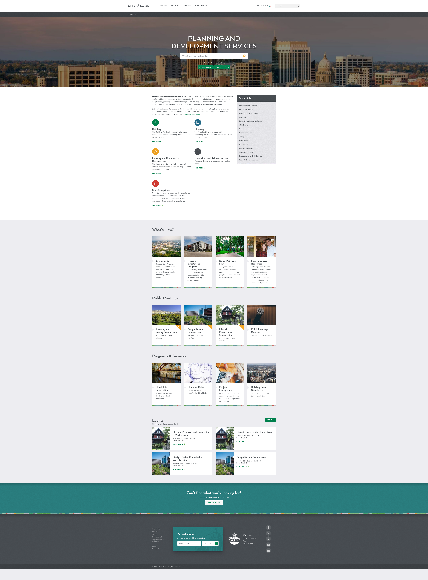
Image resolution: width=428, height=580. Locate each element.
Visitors (175, 6)
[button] (244, 56)
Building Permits (205, 67)
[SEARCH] (297, 6)
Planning (199, 129)
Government (201, 6)
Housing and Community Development (165, 160)
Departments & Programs (158, 540)
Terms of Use (156, 549)
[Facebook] (268, 527)
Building (156, 129)
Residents (162, 6)
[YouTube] (268, 545)
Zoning (218, 67)
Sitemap (154, 546)
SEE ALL (270, 420)
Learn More (214, 503)
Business (187, 6)
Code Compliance (161, 190)
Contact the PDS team (191, 114)
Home (130, 14)
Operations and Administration (211, 158)
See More (156, 142)
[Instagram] (268, 539)
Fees (227, 67)
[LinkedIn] (268, 551)
